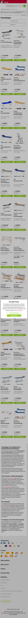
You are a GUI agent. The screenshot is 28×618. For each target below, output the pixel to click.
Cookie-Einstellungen (14, 313)
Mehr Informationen (18, 310)
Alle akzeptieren (14, 315)
